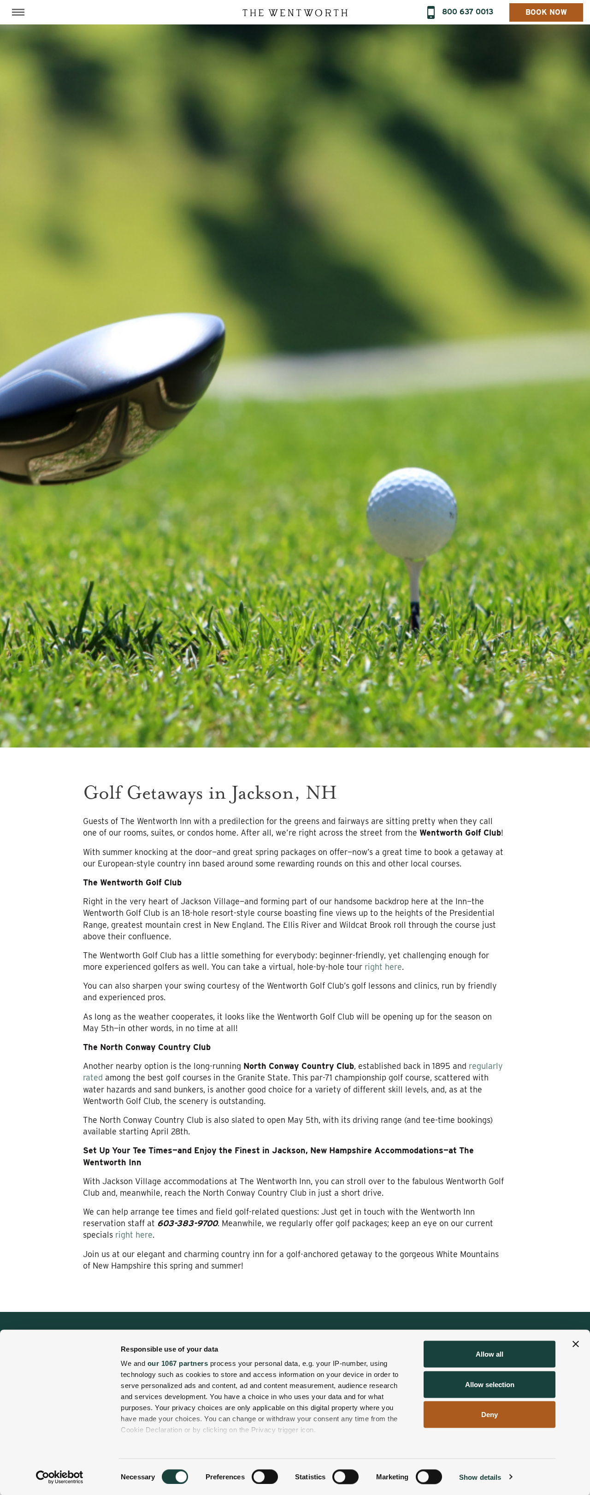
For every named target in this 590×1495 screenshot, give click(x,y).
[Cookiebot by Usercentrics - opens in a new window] (59, 1477)
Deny (489, 1414)
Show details (480, 1477)
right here (383, 967)
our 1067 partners (178, 1363)
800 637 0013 (467, 11)
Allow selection (489, 1384)
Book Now (546, 12)
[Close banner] (575, 1344)
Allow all (489, 1354)
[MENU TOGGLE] (18, 12)
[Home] (295, 12)
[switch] (265, 1476)
